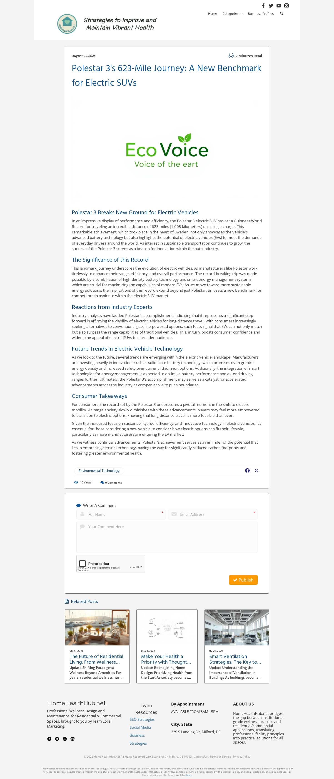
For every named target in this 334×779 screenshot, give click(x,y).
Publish (245, 580)
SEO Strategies (142, 719)
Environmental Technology (99, 471)
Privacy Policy (241, 757)
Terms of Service (220, 757)
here (188, 774)
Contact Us (201, 757)
